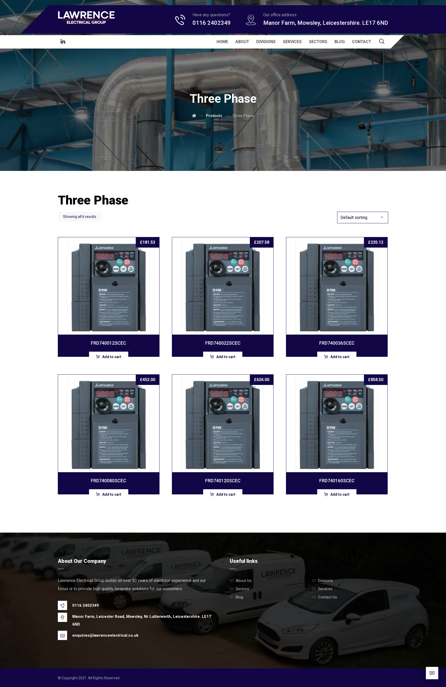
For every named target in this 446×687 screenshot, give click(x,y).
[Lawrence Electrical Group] (86, 17)
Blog (239, 597)
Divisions (325, 580)
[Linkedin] (63, 42)
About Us (243, 580)
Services (325, 589)
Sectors (242, 589)
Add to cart (111, 357)
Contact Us (327, 597)
